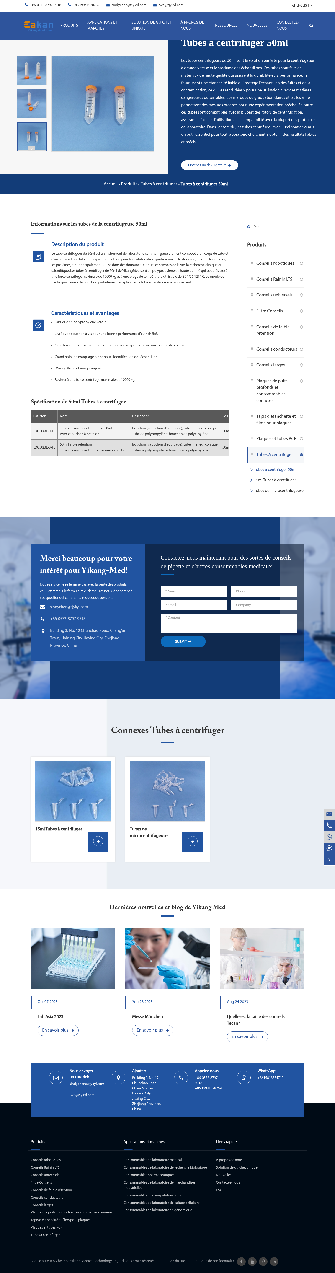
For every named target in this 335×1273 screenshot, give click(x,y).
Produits (69, 26)
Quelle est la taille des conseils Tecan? (256, 1020)
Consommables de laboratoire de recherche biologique (165, 1167)
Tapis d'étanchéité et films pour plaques (276, 419)
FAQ (219, 1190)
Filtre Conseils (269, 311)
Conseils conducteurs (276, 349)
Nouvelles (257, 26)
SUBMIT (181, 642)
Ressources (226, 26)
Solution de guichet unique (151, 26)
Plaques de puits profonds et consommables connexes (272, 391)
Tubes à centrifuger (159, 184)
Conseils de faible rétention (273, 330)
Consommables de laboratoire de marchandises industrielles (159, 1185)
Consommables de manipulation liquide (154, 1195)
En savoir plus (55, 1030)
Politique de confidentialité (214, 1261)
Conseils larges (270, 365)
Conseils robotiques (275, 263)
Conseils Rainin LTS (274, 279)
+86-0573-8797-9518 (45, 5)
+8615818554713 (270, 1078)
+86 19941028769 (86, 5)
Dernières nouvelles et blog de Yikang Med (167, 907)
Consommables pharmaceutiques (149, 1175)
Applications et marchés (102, 26)
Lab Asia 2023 (50, 1017)
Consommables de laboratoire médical (153, 1160)
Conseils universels (274, 295)
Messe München (147, 1017)
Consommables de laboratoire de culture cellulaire (162, 1203)
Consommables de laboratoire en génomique (158, 1210)
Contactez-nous (288, 26)
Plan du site (176, 1261)
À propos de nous (192, 26)
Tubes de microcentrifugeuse (279, 491)
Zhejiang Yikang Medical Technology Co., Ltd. (90, 1261)
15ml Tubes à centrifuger (275, 480)
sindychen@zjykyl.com (129, 5)
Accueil (111, 184)
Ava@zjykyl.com (171, 5)
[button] (31, 148)
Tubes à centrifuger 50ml (204, 184)
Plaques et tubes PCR (276, 439)
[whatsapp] (329, 837)
